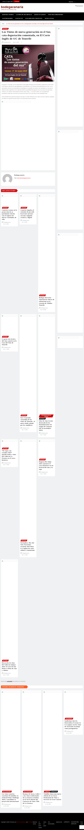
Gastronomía (7, 18)
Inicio (3, 23)
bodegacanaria (12, 7)
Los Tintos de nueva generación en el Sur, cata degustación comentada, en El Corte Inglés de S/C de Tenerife (29, 23)
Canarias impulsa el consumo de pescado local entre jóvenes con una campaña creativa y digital (27, 213)
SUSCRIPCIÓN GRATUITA (33, 18)
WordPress (19, 822)
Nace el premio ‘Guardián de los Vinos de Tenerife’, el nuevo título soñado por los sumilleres (27, 421)
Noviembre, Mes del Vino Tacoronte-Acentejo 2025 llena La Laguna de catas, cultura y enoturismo (27, 546)
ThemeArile (31, 822)
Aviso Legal (49, 18)
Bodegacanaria (7, 42)
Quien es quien (40, 14)
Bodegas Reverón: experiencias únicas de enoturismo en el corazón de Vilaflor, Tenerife (46, 301)
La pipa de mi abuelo (24, 14)
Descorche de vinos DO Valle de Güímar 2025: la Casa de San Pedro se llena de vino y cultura (9, 666)
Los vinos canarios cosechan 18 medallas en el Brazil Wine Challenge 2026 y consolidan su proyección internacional (10, 797)
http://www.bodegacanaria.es (24, 178)
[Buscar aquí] (82, 14)
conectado (9, 681)
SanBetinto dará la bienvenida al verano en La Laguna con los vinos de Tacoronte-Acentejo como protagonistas (73, 724)
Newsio (24, 822)
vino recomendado (55, 14)
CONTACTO (19, 18)
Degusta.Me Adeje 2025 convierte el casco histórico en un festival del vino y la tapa (46, 465)
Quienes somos (8, 14)
